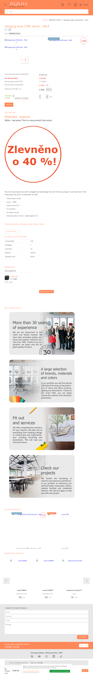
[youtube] (39, 656)
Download (14, 276)
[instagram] (46, 656)
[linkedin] (54, 656)
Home (44, 20)
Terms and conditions (37, 652)
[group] (20, 579)
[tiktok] (61, 656)
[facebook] (32, 656)
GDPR (60, 652)
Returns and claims (51, 652)
